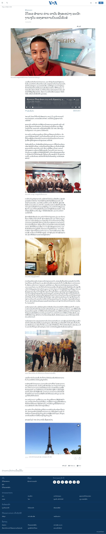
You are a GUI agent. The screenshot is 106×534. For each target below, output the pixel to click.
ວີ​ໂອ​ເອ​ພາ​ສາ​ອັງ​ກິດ (32, 525)
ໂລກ (29, 499)
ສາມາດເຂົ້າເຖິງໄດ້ (58, 528)
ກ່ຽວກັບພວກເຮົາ (5, 508)
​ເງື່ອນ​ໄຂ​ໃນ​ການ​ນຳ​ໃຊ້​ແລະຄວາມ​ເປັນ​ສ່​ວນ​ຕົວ (12, 528)
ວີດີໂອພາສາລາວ (6, 481)
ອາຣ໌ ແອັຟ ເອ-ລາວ (58, 525)
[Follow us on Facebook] (54, 482)
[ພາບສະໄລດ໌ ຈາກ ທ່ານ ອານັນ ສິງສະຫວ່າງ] (53, 438)
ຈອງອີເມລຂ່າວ (57, 516)
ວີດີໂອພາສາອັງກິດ (6, 487)
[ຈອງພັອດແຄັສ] (78, 482)
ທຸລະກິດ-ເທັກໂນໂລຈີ (58, 499)
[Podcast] (74, 482)
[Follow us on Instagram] (62, 482)
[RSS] (70, 482)
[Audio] (91, 3)
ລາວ (3, 496)
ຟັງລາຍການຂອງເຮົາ (32, 481)
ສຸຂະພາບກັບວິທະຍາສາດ (85, 496)
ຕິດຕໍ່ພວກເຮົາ (31, 508)
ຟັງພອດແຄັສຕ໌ (57, 508)
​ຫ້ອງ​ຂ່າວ (4, 525)
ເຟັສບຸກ (3, 516)
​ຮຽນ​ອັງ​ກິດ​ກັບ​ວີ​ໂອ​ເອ (32, 528)
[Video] (96, 3)
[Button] (79, 26)
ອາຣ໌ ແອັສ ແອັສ (31, 516)
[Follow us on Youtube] (58, 482)
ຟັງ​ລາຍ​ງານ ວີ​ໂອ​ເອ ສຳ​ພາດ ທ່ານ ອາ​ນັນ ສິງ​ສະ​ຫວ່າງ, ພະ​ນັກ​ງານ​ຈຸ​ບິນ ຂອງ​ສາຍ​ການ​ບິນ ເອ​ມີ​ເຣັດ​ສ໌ (58, 99)
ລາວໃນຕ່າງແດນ (57, 496)
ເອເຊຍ (3, 499)
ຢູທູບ (3, 484)
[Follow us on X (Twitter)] (66, 482)
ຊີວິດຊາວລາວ (28, 10)
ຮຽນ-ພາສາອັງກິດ (83, 499)
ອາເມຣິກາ (30, 496)
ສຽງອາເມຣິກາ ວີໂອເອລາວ (34, 102)
